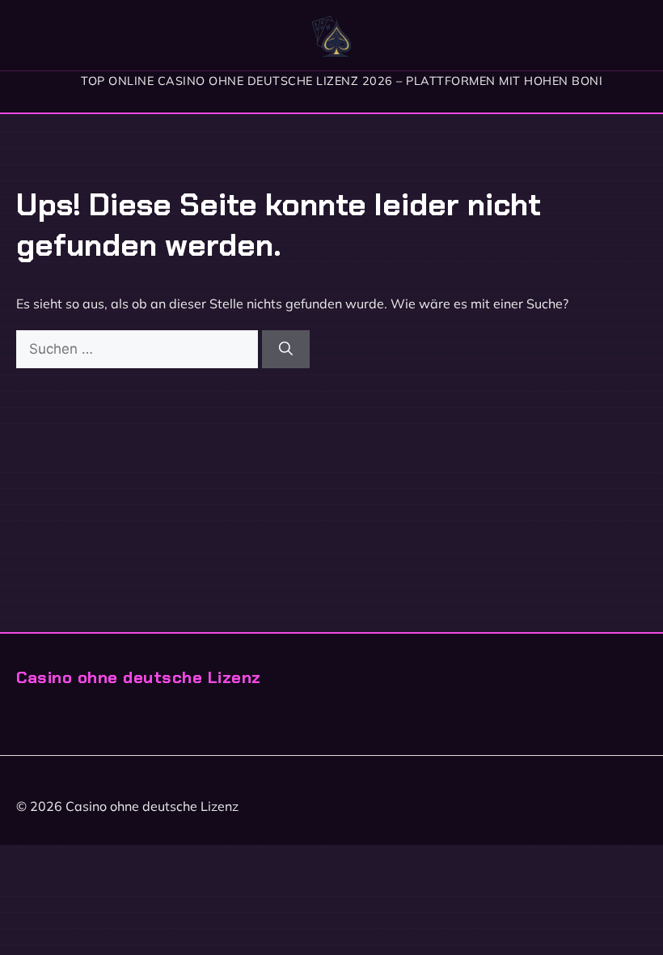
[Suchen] (286, 349)
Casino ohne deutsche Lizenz (138, 677)
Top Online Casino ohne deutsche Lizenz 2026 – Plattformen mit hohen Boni (341, 81)
